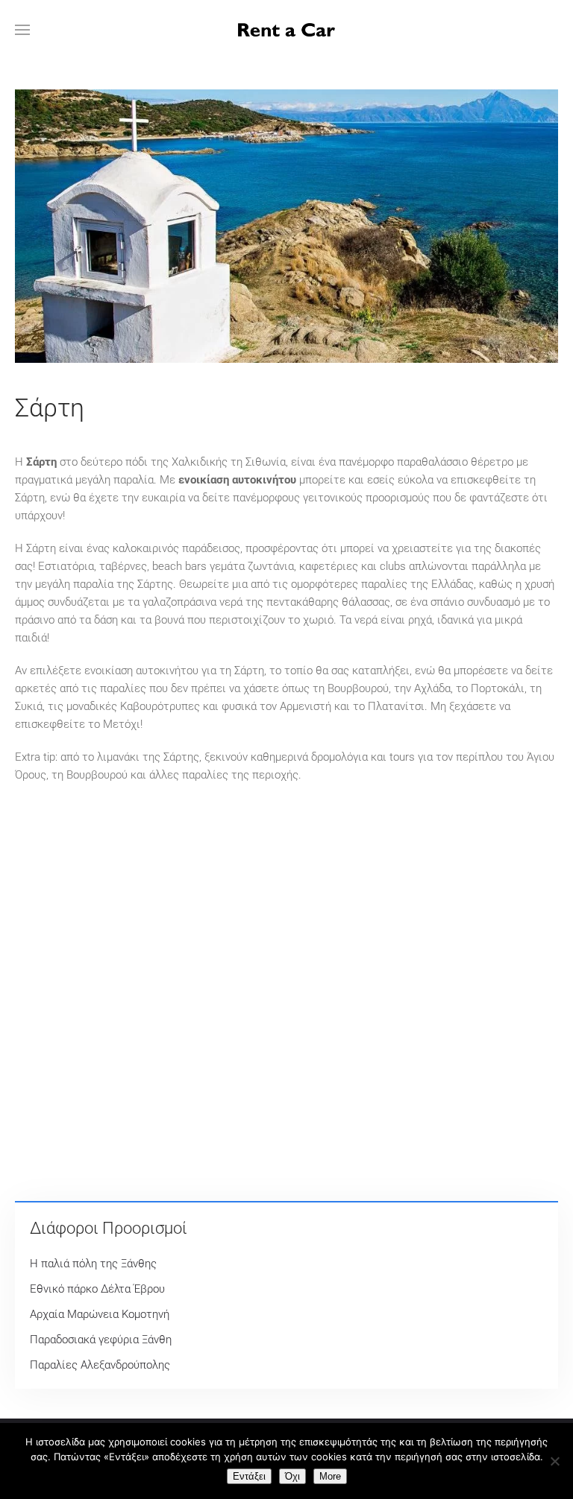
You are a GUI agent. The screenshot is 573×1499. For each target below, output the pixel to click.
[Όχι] (554, 1461)
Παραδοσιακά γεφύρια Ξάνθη (101, 1339)
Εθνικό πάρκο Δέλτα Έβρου (97, 1289)
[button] (22, 30)
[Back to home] (286, 30)
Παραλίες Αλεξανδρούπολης (100, 1365)
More (330, 1476)
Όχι (292, 1476)
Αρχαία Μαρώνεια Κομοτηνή (99, 1314)
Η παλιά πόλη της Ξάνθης (93, 1263)
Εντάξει (249, 1476)
